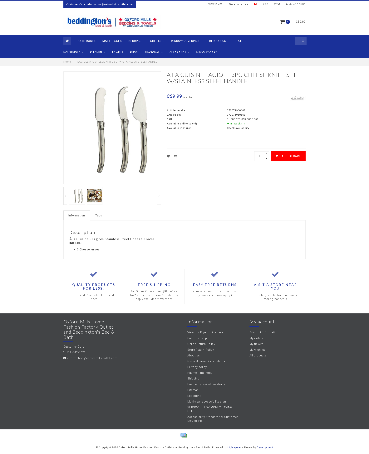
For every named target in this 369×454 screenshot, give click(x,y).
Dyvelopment (265, 447)
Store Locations (238, 4)
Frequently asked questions (206, 384)
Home (67, 61)
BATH (240, 40)
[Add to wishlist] (168, 156)
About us (193, 355)
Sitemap (193, 390)
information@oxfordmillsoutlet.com (92, 358)
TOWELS (117, 52)
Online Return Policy (201, 343)
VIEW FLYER (215, 4)
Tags (98, 215)
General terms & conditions (206, 361)
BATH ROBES (87, 40)
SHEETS (155, 40)
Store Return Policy (200, 349)
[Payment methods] (183, 435)
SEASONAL (152, 52)
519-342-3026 (76, 352)
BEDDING (135, 40)
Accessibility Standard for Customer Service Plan (212, 418)
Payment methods (200, 372)
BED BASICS (217, 40)
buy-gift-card (207, 52)
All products (257, 355)
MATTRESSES (112, 40)
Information (76, 215)
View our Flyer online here (205, 332)
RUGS (134, 52)
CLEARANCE (178, 52)
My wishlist (257, 349)
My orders (256, 338)
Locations (194, 395)
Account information (263, 332)
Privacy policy (197, 367)
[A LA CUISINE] (298, 97)
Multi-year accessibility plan (206, 401)
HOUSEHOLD (72, 52)
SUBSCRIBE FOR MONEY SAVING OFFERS (209, 409)
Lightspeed (235, 447)
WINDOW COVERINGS (185, 40)
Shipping (193, 378)
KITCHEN (96, 52)
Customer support (200, 338)
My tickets (256, 343)
